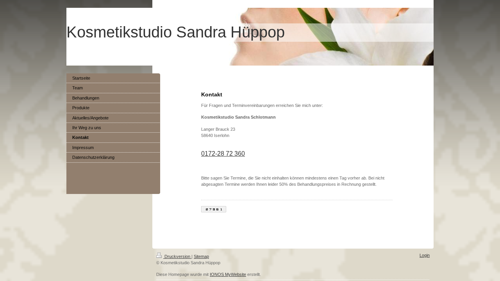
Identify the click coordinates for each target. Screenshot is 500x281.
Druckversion (177, 256)
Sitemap (201, 256)
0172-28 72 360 (223, 153)
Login (425, 255)
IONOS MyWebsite (228, 274)
